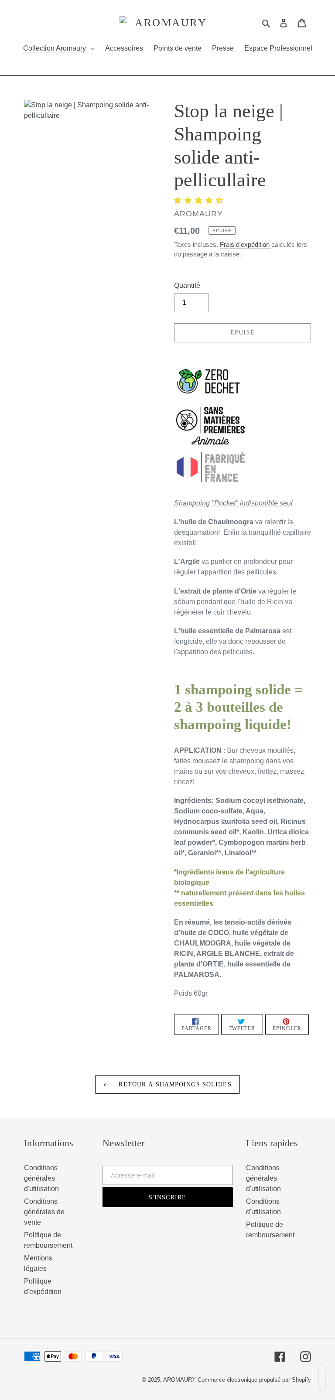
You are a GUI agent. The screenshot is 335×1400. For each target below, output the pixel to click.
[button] (199, 200)
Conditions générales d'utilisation (41, 1178)
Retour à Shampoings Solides (173, 1084)
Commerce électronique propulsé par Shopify (254, 1379)
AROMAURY (180, 1379)
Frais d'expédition (245, 244)
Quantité (187, 285)
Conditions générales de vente (44, 1212)
